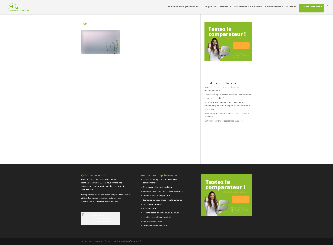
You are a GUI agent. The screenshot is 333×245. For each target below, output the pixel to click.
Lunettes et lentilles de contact (157, 217)
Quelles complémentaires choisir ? (158, 187)
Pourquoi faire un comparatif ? (156, 195)
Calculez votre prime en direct (248, 6)
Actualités (291, 6)
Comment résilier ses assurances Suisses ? (223, 120)
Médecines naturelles (152, 221)
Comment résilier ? (274, 6)
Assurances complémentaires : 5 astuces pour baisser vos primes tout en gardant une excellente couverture (227, 105)
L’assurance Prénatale (153, 204)
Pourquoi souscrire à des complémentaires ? (163, 191)
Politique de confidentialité (155, 225)
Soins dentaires (150, 208)
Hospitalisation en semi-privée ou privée (161, 212)
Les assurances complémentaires (182, 6)
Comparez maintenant (311, 6)
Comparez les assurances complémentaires (162, 200)
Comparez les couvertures (216, 6)
